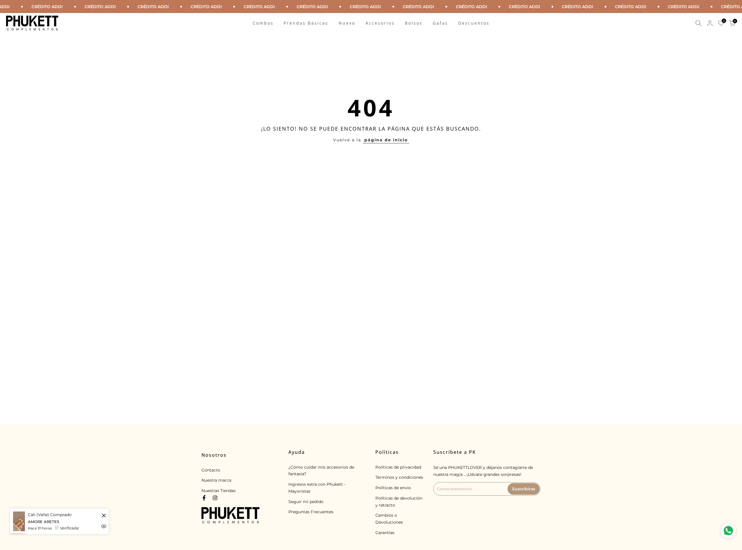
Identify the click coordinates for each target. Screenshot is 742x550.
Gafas (440, 23)
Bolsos (414, 23)
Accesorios (380, 23)
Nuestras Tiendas (218, 490)
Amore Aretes (43, 522)
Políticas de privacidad (398, 467)
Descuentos (474, 23)
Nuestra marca (216, 480)
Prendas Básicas (306, 23)
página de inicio (386, 139)
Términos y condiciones (399, 477)
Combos (263, 23)
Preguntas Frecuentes (310, 511)
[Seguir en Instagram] (215, 497)
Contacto (210, 470)
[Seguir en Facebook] (204, 497)
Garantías (384, 532)
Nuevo (347, 23)
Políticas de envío (393, 487)
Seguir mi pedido (305, 501)
